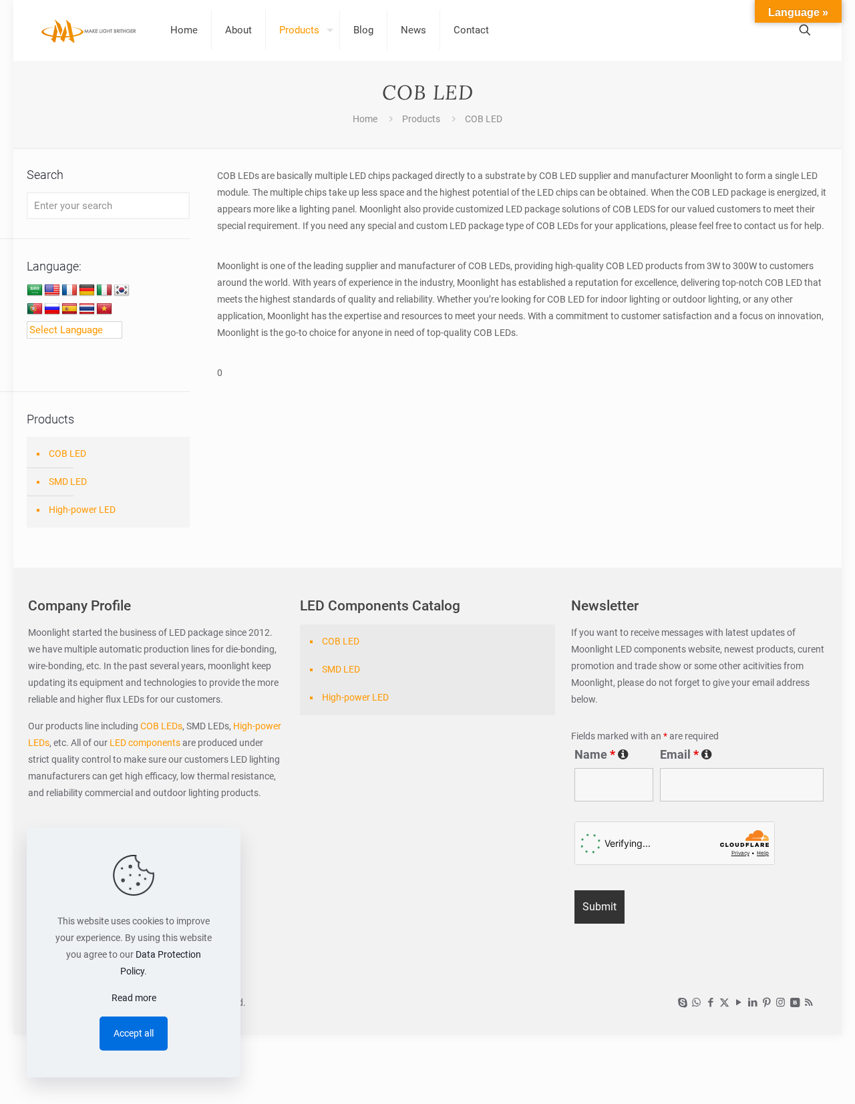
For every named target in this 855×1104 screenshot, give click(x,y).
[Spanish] (69, 309)
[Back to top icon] (791, 1077)
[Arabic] (35, 290)
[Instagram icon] (781, 1002)
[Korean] (122, 290)
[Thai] (87, 309)
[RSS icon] (809, 1002)
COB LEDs (161, 726)
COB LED (67, 453)
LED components (144, 742)
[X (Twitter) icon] (724, 1002)
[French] (69, 290)
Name (601, 754)
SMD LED (68, 481)
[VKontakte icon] (795, 1002)
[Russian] (52, 309)
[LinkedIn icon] (752, 1002)
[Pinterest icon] (766, 1002)
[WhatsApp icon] (696, 1002)
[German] (87, 290)
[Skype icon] (682, 1002)
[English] (52, 290)
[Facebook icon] (710, 1002)
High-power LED (82, 509)
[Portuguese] (35, 309)
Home (365, 119)
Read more (134, 997)
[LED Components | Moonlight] (89, 30)
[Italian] (104, 290)
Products (421, 119)
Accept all (134, 1033)
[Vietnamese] (104, 309)
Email (686, 754)
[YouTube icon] (738, 1002)
